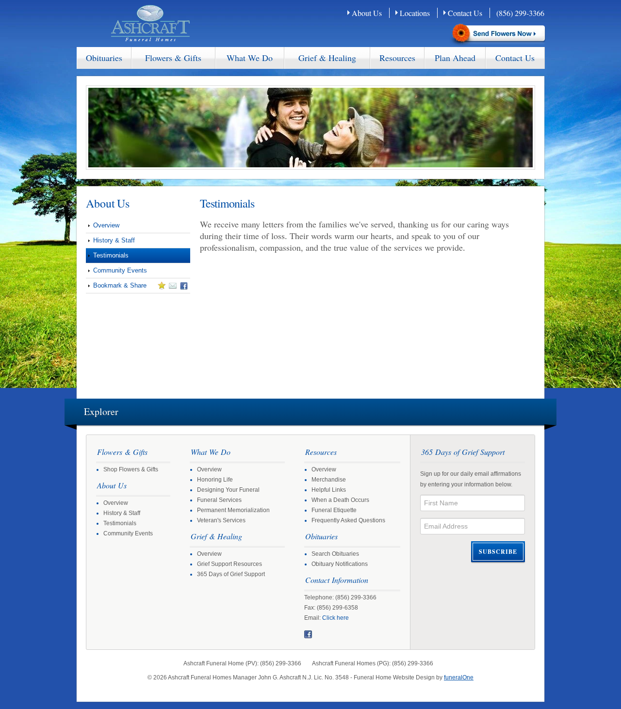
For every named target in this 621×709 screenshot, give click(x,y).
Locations (415, 13)
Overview (106, 225)
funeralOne (459, 677)
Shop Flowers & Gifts (130, 469)
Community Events (120, 270)
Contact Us (465, 13)
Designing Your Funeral (228, 489)
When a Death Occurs (340, 500)
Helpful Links (328, 489)
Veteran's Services (221, 520)
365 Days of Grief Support (231, 574)
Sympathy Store (497, 34)
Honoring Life (215, 479)
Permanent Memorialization (233, 510)
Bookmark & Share (116, 287)
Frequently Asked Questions (348, 520)
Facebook (308, 634)
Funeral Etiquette (334, 510)
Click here (335, 617)
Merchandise (328, 479)
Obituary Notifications (339, 564)
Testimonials (111, 255)
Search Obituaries (335, 553)
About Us (367, 13)
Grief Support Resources (229, 564)
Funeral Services (219, 500)
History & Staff (114, 240)
